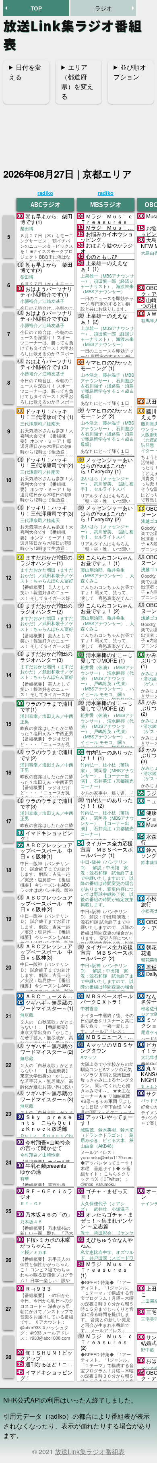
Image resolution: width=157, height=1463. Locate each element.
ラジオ (103, 8)
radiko (45, 193)
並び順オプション (130, 71)
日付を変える (25, 71)
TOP (36, 8)
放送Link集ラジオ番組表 (90, 1451)
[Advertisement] (78, 131)
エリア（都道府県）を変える (77, 81)
